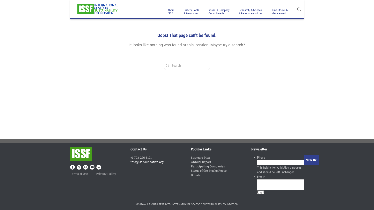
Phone (261, 157)
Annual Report (201, 162)
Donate (195, 175)
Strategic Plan (200, 157)
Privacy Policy (106, 174)
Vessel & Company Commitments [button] (218, 11)
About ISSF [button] (171, 11)
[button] (299, 9)
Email (261, 177)
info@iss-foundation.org (147, 162)
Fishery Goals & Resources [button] (191, 11)
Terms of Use (79, 174)
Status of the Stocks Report (209, 170)
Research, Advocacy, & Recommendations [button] (250, 11)
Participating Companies (208, 166)
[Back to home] (97, 9)
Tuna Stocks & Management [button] (280, 11)
